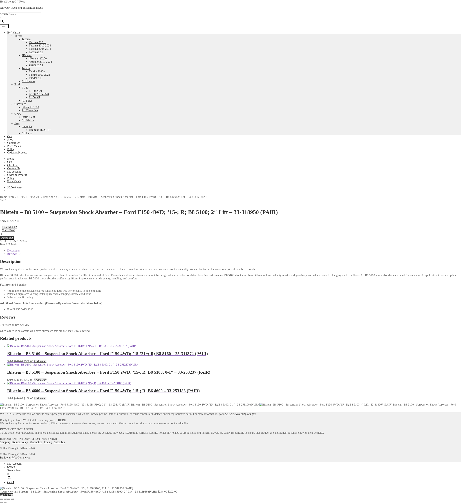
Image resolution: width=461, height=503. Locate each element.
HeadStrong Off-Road (12, 1)
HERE (62, 420)
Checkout (12, 165)
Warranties (36, 442)
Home (10, 158)
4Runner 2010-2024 (40, 61)
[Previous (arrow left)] (1, 502)
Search (4, 13)
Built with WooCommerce (15, 457)
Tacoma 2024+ (37, 42)
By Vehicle (13, 32)
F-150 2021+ (36, 90)
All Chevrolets (30, 110)
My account (14, 171)
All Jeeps (27, 133)
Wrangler (27, 126)
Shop (10, 139)
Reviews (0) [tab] (14, 253)
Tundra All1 (35, 77)
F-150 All (34, 97)
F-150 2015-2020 (39, 94)
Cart (9, 136)
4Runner (27, 55)
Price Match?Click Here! (9, 229)
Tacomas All (36, 52)
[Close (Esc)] (12, 499)
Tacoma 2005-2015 (40, 48)
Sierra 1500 (28, 116)
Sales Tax (59, 442)
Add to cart (7, 237)
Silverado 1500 (30, 107)
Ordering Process (17, 152)
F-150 (25, 87)
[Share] (8, 499)
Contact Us (13, 142)
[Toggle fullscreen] (5, 499)
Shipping (5, 442)
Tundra (26, 68)
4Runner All (36, 64)
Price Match (14, 146)
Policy (10, 149)
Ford (17, 84)
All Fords (27, 100)
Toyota (18, 35)
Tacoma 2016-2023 (40, 45)
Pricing (48, 442)
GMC (17, 113)
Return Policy (20, 442)
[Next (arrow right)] (5, 502)
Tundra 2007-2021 (39, 74)
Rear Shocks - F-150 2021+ (59, 196)
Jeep (16, 123)
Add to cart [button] (40, 361)
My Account (14, 463)
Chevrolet (20, 103)
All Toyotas (28, 81)
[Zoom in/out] (1, 499)
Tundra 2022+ (37, 71)
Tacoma (26, 39)
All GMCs (28, 120)
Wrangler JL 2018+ (40, 129)
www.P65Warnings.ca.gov (240, 413)
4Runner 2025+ (38, 58)
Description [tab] (13, 250)
